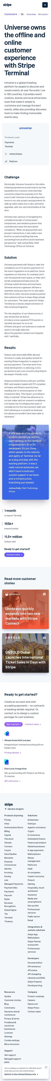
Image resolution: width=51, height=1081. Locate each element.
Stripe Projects (35, 981)
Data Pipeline (10, 854)
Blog (6, 1004)
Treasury (8, 921)
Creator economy (36, 876)
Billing (7, 831)
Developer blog (35, 985)
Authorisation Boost (13, 827)
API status (32, 970)
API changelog (34, 974)
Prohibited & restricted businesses (10, 1025)
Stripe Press (33, 1007)
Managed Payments (13, 883)
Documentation (35, 962)
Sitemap (8, 1036)
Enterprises (33, 819)
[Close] (46, 1068)
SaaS (30, 868)
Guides (7, 996)
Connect (8, 846)
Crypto (7, 850)
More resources (11, 1044)
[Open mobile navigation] (45, 5)
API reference (11, 781)
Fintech (31, 880)
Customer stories (12, 1000)
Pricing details (11, 752)
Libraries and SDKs (36, 977)
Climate (8, 842)
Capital (7, 835)
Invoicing (8, 872)
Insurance (32, 894)
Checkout (9, 838)
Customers (10, 14)
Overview (31, 14)
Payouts (8, 895)
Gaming (31, 883)
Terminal (8, 917)
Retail (30, 920)
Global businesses (36, 846)
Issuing (7, 876)
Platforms (32, 864)
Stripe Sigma (10, 910)
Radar (7, 899)
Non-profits (33, 905)
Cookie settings (11, 1040)
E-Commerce (34, 835)
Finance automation (37, 842)
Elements (8, 857)
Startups (32, 823)
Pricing (7, 819)
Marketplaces (34, 854)
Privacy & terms (11, 1018)
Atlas (6, 823)
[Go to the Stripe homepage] (8, 804)
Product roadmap (36, 996)
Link (6, 880)
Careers (31, 1000)
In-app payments (36, 850)
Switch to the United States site (20, 1074)
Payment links (11, 887)
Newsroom (33, 1004)
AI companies (34, 872)
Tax (6, 913)
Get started (13, 724)
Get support (10, 1055)
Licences (8, 1032)
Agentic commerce (37, 827)
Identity (8, 868)
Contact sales (13, 554)
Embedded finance (37, 838)
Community (9, 1007)
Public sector (34, 916)
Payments (9, 891)
